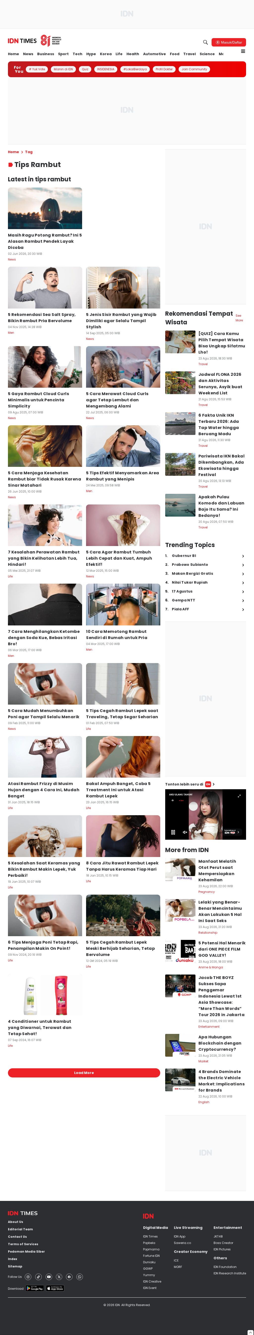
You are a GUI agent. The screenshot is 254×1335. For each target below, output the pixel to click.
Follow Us (15, 1277)
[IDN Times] (35, 41)
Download (16, 1289)
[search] (206, 42)
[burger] (243, 51)
